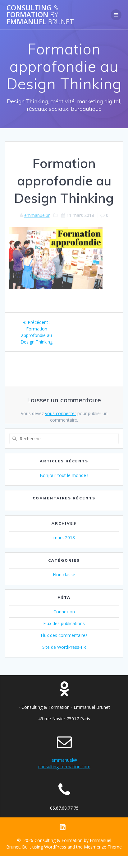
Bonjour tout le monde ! (64, 475)
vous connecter (60, 413)
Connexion (64, 612)
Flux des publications (64, 623)
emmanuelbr (37, 215)
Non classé (64, 575)
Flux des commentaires (64, 635)
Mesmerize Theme (103, 847)
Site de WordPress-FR (64, 647)
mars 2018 (64, 537)
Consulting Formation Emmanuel (40, 14)
